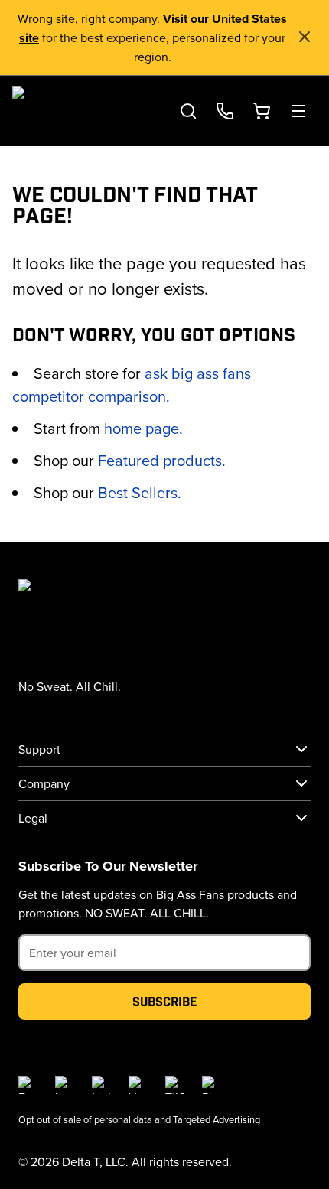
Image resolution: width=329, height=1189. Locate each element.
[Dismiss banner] (304, 36)
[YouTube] (138, 1085)
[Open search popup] (188, 111)
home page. (143, 428)
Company (44, 783)
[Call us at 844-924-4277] (225, 111)
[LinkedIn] (101, 1085)
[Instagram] (64, 1085)
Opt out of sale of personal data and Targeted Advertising (139, 1119)
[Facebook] (27, 1085)
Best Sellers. (139, 492)
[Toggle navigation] (298, 111)
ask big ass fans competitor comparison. (131, 384)
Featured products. (162, 460)
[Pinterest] (211, 1085)
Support (39, 749)
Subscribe (164, 1001)
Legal (32, 817)
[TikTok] (174, 1085)
